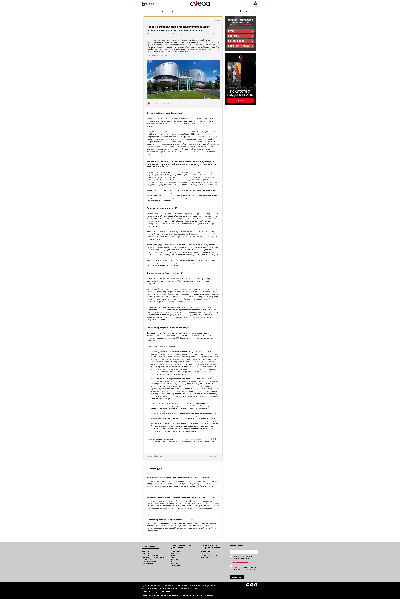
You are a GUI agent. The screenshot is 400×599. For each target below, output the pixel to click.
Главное (145, 11)
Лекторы (174, 557)
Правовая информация (150, 555)
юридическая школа (157, 34)
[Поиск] (240, 11)
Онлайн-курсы (176, 551)
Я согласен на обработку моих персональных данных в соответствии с (243, 559)
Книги (173, 561)
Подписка (174, 553)
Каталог (174, 555)
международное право (187, 34)
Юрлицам (174, 559)
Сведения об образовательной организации (153, 558)
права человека (203, 34)
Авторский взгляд (166, 11)
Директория (175, 565)
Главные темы (205, 551)
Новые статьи (205, 553)
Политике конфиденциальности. (189, 588)
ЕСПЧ (211, 34)
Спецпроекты (176, 563)
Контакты (145, 553)
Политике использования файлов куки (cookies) (165, 588)
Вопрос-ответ (147, 551)
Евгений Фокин (171, 34)
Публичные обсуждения (209, 555)
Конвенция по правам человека (188, 439)
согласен (237, 567)
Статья (149, 21)
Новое (153, 11)
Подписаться (237, 577)
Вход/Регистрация (250, 11)
